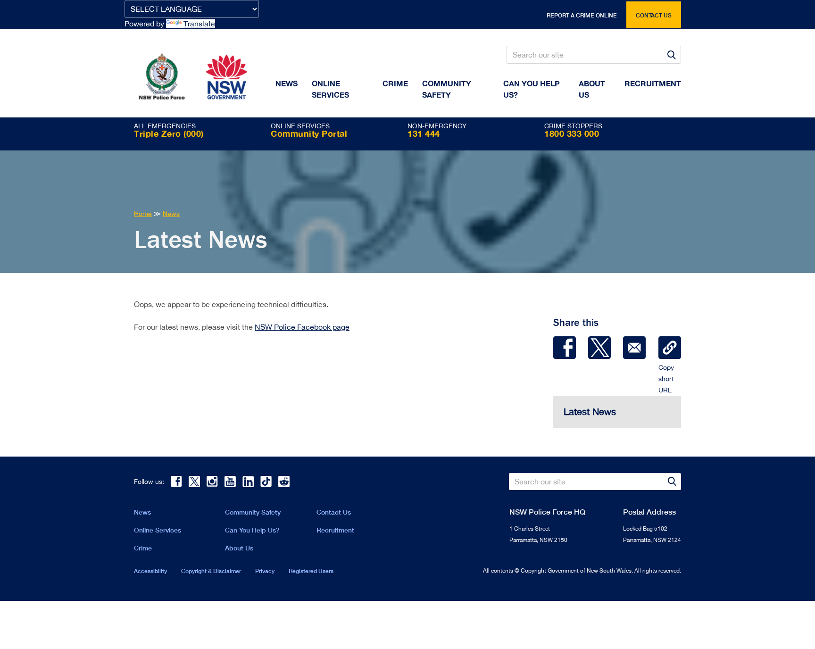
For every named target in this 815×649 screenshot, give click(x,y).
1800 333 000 (571, 133)
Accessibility (150, 570)
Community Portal (309, 133)
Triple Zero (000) (169, 133)
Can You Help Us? (531, 89)
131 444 (424, 133)
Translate (199, 23)
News (286, 83)
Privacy (264, 570)
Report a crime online (582, 15)
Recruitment (652, 83)
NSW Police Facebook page (302, 327)
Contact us (654, 15)
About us (592, 89)
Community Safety (446, 89)
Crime (395, 83)
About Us (239, 548)
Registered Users (311, 570)
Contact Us (333, 512)
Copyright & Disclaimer (211, 570)
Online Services (330, 89)
